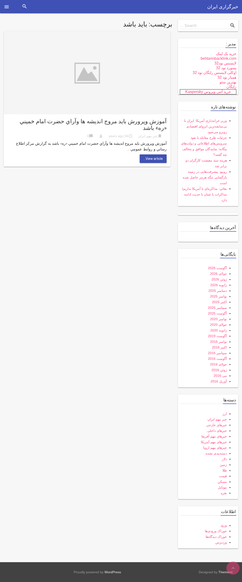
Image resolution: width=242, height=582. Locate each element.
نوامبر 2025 (218, 296)
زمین (223, 465)
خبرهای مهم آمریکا (214, 442)
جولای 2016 (218, 364)
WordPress (112, 572)
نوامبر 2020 (218, 319)
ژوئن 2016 (219, 370)
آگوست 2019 (217, 336)
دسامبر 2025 (217, 291)
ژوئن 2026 (219, 279)
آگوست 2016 (217, 359)
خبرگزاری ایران (222, 6)
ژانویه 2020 (218, 330)
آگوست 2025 (217, 313)
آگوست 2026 (217, 268)
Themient (225, 572)
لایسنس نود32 (225, 63)
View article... (153, 159)
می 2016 (220, 376)
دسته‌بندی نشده (216, 453)
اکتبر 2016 (219, 347)
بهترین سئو (228, 82)
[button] (6, 6)
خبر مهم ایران (148, 136)
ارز (225, 414)
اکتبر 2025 (219, 302)
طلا (224, 470)
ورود (223, 525)
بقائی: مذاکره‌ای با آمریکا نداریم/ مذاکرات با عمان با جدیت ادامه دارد (204, 194)
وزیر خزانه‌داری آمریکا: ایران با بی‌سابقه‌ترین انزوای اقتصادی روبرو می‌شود (205, 126)
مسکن (222, 482)
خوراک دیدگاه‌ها (216, 537)
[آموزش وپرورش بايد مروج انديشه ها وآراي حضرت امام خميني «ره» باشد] (87, 72)
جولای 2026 (218, 274)
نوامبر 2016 (218, 342)
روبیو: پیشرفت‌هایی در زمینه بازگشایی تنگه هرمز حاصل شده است (205, 177)
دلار (224, 459)
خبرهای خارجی (216, 425)
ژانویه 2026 (218, 285)
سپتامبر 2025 (217, 308)
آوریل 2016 (219, 381)
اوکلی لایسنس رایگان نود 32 (214, 73)
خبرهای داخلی (217, 431)
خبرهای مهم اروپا (215, 448)
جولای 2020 (218, 325)
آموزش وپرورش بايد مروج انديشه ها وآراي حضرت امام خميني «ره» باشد (93, 124)
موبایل (222, 487)
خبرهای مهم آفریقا (214, 436)
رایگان (231, 87)
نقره (224, 493)
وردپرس (221, 542)
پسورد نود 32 (226, 68)
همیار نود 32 (226, 77)
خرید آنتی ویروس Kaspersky (208, 92)
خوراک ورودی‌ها (216, 531)
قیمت (223, 476)
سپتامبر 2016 (217, 353)
